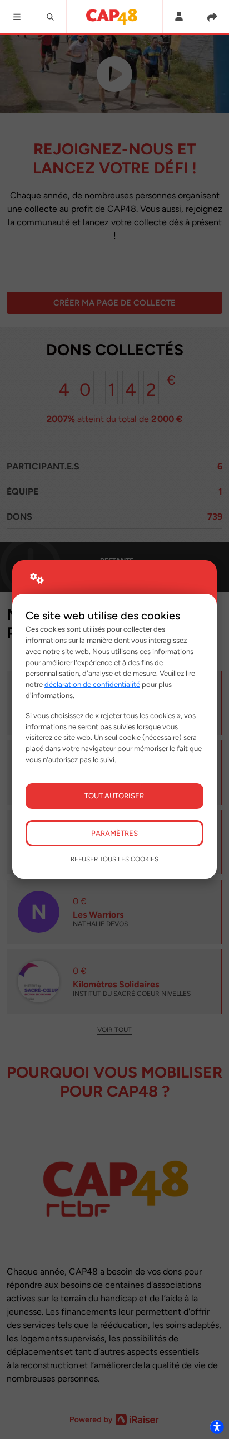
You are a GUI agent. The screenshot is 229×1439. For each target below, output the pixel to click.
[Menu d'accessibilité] (216, 1426)
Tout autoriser (114, 795)
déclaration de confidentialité (92, 684)
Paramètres (114, 832)
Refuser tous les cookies (114, 859)
